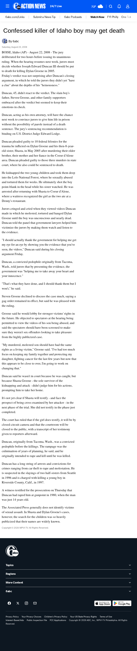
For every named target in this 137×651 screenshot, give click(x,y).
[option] (19, 17)
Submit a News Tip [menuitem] (44, 17)
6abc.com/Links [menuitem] (14, 17)
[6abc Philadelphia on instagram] (26, 603)
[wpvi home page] (12, 551)
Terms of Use (106, 617)
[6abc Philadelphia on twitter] (17, 603)
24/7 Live (56, 6)
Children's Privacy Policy (55, 617)
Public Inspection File (37, 620)
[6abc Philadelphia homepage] (29, 6)
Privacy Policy (12, 617)
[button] (7, 6)
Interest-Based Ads (15, 620)
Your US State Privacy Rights (83, 617)
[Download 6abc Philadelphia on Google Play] (122, 603)
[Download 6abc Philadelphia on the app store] (102, 603)
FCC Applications (58, 620)
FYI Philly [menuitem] (112, 17)
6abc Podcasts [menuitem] (73, 17)
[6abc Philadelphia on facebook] (9, 603)
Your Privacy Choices (31, 617)
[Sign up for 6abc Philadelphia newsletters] (35, 603)
